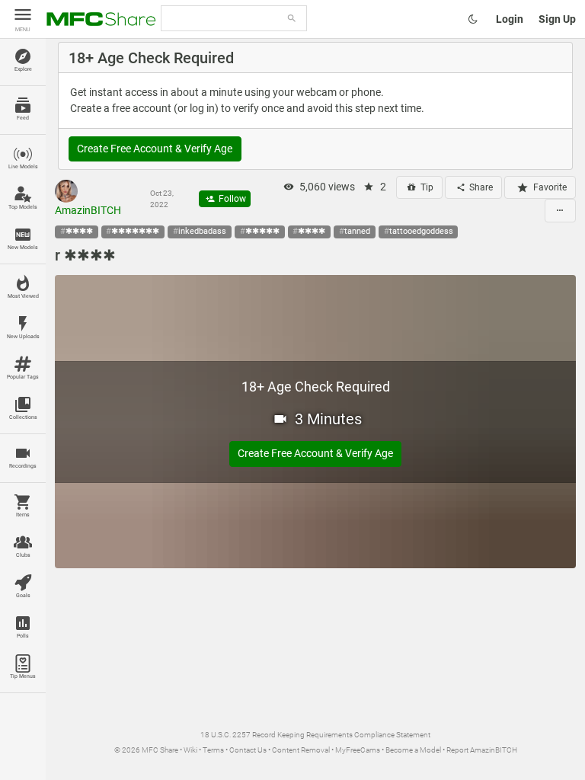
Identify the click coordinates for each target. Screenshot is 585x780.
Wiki (190, 750)
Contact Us (248, 750)
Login (509, 19)
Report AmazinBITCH (481, 750)
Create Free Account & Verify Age (154, 148)
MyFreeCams (357, 750)
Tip (425, 187)
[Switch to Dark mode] (473, 19)
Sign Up (557, 19)
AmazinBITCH (88, 210)
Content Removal (301, 750)
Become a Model (413, 750)
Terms (213, 750)
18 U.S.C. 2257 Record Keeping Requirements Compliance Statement (315, 734)
